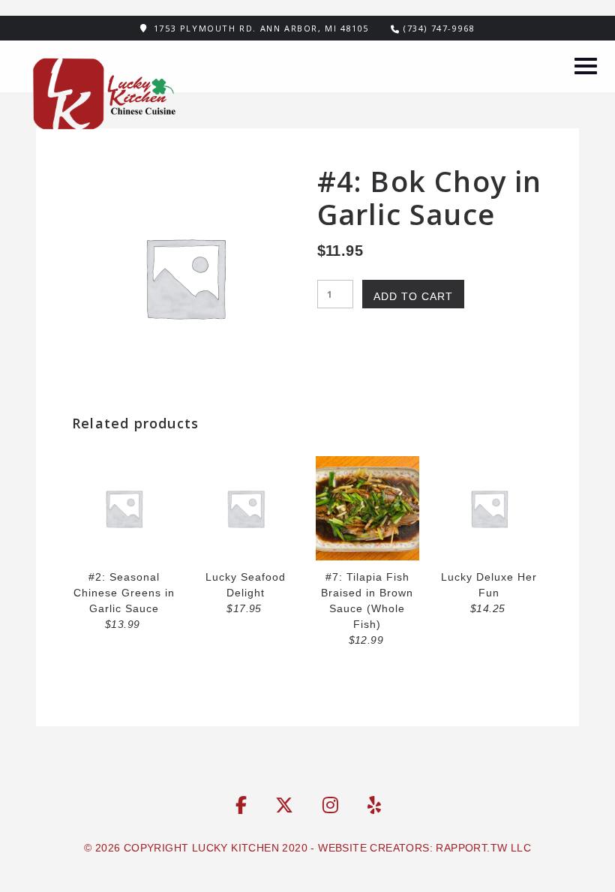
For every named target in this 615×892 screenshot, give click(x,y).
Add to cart (413, 296)
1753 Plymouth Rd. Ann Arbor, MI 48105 (261, 28)
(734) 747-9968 (439, 28)
